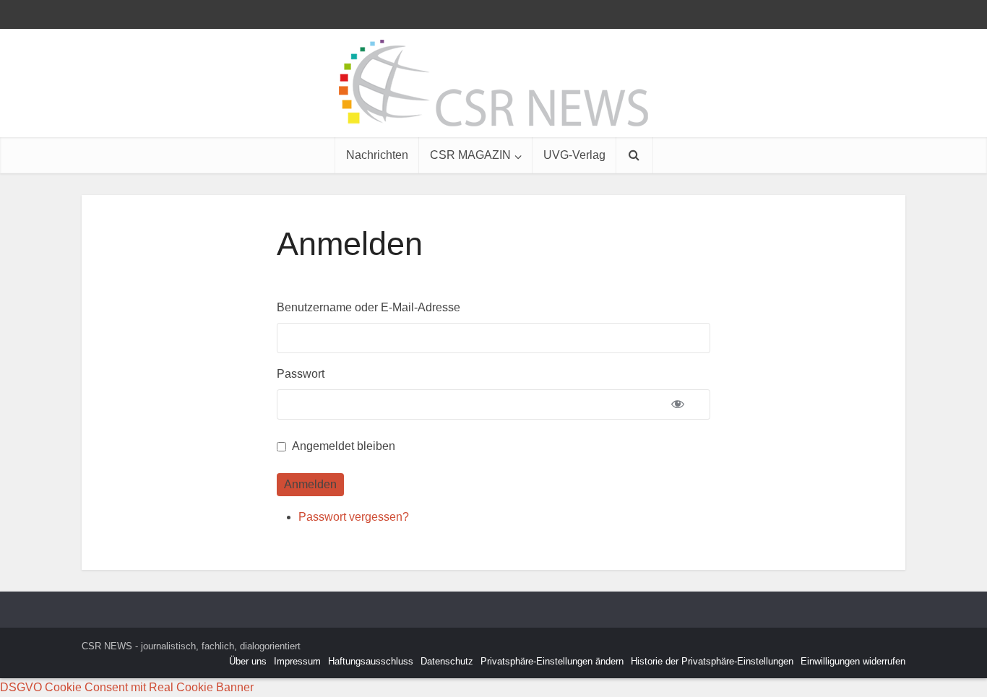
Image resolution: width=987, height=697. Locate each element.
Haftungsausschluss (370, 661)
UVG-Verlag (574, 155)
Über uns (248, 661)
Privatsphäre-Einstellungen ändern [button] (552, 661)
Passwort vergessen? (353, 517)
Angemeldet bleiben (343, 446)
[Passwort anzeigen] (677, 404)
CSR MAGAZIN (470, 155)
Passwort (300, 374)
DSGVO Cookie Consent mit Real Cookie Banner (127, 687)
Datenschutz (447, 661)
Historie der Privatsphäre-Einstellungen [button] (712, 661)
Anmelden (310, 484)
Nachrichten (377, 155)
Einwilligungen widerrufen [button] (853, 661)
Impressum (297, 661)
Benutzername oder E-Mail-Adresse (368, 307)
